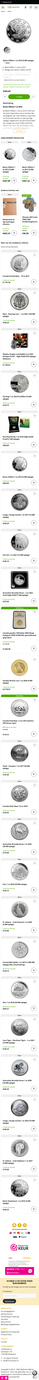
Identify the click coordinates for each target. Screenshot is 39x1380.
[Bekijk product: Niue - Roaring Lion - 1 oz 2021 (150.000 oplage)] (19, 301)
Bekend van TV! (7, 2)
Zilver (9, 11)
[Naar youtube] (14, 1225)
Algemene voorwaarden (10, 1332)
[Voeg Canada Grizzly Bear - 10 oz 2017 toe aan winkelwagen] (33, 281)
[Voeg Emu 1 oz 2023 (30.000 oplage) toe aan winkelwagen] (33, 889)
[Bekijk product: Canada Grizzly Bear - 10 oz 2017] (19, 263)
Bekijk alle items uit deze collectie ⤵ (14, 80)
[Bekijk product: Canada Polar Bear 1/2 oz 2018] (19, 793)
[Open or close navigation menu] (3, 7)
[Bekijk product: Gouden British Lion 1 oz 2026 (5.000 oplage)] (19, 667)
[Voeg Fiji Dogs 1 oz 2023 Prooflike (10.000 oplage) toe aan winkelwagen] (33, 404)
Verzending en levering (10, 1317)
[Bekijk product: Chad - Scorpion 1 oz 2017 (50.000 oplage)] (19, 753)
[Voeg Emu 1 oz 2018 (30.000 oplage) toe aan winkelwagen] (33, 1008)
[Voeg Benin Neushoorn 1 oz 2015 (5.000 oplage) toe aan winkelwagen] (33, 1209)
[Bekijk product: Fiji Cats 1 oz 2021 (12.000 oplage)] (19, 542)
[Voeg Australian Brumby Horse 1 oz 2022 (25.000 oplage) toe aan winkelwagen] (33, 852)
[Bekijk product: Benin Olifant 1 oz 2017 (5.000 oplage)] (29, 154)
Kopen (20, 97)
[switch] (35, 1377)
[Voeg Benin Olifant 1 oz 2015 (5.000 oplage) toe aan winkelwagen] (14, 180)
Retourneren (6, 1322)
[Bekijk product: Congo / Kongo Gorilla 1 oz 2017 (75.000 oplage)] (19, 502)
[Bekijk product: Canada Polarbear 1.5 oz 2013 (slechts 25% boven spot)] (19, 708)
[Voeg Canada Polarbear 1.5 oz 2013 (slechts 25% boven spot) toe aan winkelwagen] (33, 733)
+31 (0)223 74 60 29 (10, 1358)
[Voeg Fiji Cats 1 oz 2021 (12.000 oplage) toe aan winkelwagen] (33, 560)
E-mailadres (8, 1291)
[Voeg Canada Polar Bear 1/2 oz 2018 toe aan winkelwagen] (33, 811)
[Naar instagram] (25, 1225)
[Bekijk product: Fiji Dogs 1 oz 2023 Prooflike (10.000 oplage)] (19, 383)
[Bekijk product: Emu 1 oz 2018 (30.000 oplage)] (19, 989)
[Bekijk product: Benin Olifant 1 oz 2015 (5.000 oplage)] (9, 154)
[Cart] (36, 7)
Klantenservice (6, 1314)
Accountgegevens (8, 1311)
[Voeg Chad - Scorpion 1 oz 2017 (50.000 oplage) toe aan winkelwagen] (33, 774)
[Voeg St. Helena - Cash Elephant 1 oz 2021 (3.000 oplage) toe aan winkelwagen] (33, 1168)
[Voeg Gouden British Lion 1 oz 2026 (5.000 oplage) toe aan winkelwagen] (33, 688)
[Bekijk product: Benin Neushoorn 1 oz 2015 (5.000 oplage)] (19, 1188)
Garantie (4, 1319)
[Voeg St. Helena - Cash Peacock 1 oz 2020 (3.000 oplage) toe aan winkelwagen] (33, 930)
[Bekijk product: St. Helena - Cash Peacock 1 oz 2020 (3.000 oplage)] (19, 909)
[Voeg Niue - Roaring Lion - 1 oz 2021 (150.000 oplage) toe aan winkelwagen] (33, 321)
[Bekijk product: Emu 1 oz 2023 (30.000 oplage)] (19, 871)
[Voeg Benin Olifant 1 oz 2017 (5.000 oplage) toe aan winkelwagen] (33, 180)
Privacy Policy (6, 1334)
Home (3, 11)
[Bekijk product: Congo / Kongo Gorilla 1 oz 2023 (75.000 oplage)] (19, 1108)
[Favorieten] (31, 7)
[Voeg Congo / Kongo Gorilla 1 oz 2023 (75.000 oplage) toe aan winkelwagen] (33, 1128)
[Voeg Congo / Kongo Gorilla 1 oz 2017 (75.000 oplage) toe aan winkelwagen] (33, 522)
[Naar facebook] (19, 1225)
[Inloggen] (26, 7)
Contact (4, 1342)
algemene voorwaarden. (10, 1377)
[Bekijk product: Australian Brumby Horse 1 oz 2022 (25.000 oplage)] (19, 831)
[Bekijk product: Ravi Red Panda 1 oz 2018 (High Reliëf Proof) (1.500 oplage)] (19, 424)
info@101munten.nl (11, 1361)
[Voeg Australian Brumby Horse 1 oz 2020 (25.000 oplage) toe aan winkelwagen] (33, 1088)
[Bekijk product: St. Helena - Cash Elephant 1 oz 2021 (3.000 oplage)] (19, 1148)
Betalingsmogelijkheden (10, 1324)
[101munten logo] (13, 7)
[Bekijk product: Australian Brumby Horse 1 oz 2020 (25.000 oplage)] (19, 1067)
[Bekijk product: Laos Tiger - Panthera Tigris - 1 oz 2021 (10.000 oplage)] (19, 1027)
